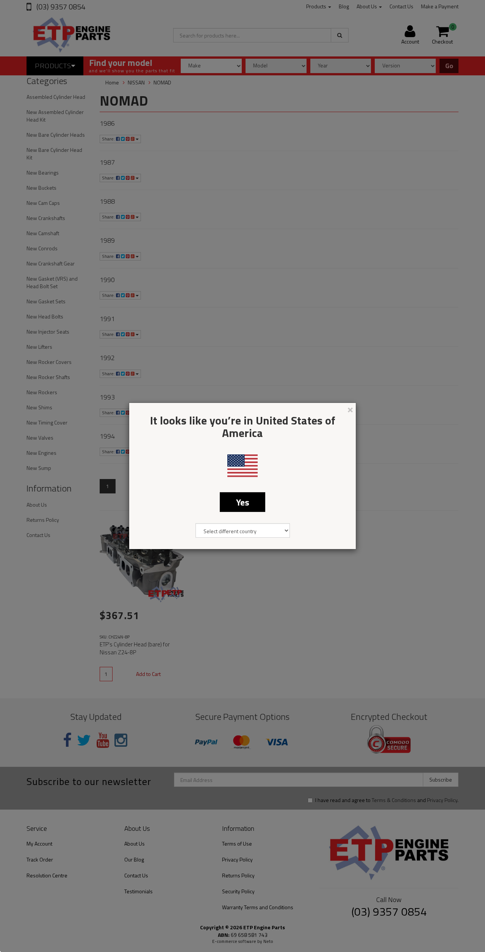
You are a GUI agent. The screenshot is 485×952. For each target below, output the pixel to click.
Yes (242, 502)
